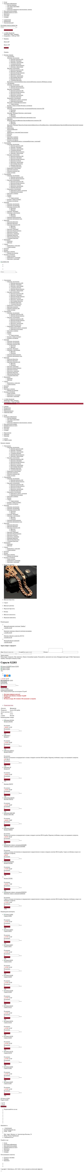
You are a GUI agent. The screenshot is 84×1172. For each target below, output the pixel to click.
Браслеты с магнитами (16, 162)
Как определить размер (10, 11)
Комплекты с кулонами (13, 257)
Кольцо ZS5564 (8, 721)
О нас (5, 2)
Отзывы (6, 17)
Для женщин (7, 311)
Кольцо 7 (6, 737)
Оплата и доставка (9, 1157)
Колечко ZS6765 (8, 799)
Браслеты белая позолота (17, 159)
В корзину (7, 732)
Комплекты (7, 377)
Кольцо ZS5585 (8, 863)
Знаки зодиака (11, 172)
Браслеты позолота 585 (16, 156)
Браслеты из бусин (15, 160)
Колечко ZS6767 (8, 784)
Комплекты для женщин (14, 326)
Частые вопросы (11, 5)
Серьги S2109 (8, 992)
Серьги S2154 (8, 1022)
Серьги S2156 (8, 1038)
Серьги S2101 (8, 961)
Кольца (9, 195)
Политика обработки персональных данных (19, 9)
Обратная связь (8, 412)
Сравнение (8, 408)
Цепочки (6, 339)
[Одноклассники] (7, 676)
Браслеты (6, 357)
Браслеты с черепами (13, 233)
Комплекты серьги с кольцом (18, 190)
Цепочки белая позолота (17, 151)
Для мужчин (7, 280)
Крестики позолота (12, 169)
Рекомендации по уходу (10, 12)
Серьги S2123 (8, 1007)
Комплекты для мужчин (14, 168)
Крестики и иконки (12, 193)
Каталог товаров (5, 443)
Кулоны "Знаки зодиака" (14, 199)
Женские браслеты (12, 223)
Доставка (6, 15)
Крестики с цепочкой (13, 259)
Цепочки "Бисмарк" (16, 147)
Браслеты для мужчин (13, 292)
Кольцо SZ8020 (8, 829)
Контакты (6, 14)
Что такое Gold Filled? (13, 6)
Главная (6, 406)
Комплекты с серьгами (13, 245)
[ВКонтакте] (5, 676)
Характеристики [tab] (8, 705)
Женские (12, 210)
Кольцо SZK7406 (9, 814)
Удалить (6, 52)
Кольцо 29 (7, 769)
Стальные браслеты (15, 166)
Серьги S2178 (8, 1053)
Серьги (9, 333)
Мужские (13, 208)
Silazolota (6, 436)
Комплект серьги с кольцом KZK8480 (14, 846)
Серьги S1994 (8, 916)
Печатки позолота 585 (13, 171)
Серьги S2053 (8, 931)
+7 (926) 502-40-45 (9, 33)
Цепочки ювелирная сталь (14, 218)
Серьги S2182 (8, 1068)
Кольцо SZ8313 (8, 752)
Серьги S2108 (8, 977)
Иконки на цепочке (12, 253)
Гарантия (9, 8)
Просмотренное (9, 411)
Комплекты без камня (16, 192)
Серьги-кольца (14, 198)
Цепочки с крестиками (16, 148)
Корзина (6, 47)
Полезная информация (10, 3)
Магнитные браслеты (13, 236)
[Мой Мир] (9, 676)
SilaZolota (6, 434)
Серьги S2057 (8, 946)
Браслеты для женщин (13, 317)
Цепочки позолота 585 (16, 145)
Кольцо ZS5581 (8, 878)
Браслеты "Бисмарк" (16, 157)
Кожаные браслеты (15, 165)
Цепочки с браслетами (16, 153)
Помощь (6, 1159)
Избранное (8, 409)
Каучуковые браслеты (16, 163)
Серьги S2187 (8, 1083)
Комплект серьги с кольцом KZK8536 (14, 893)
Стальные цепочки (15, 150)
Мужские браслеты (12, 221)
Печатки (6, 248)
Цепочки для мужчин (13, 204)
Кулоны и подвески (12, 201)
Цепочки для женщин (13, 205)
